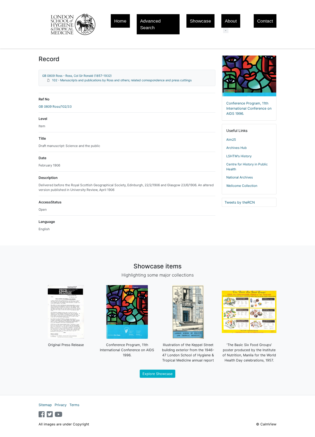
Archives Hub (236, 148)
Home (120, 20)
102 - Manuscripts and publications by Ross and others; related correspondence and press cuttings (122, 80)
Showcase (200, 20)
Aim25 (231, 140)
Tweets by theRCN (240, 202)
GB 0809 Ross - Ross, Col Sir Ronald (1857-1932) (77, 75)
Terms (74, 405)
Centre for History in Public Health (247, 166)
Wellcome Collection (241, 186)
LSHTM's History (239, 156)
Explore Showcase (157, 374)
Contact (265, 20)
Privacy (61, 405)
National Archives (239, 177)
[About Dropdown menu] (225, 30)
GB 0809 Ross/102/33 (55, 106)
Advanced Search (150, 24)
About (231, 20)
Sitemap (45, 405)
